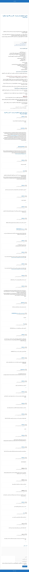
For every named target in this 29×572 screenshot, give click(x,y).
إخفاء (22, 42)
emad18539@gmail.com (14, 135)
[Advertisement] (14, 7)
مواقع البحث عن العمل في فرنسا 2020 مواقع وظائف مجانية (18, 108)
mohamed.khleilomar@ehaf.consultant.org (17, 257)
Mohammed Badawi (21, 146)
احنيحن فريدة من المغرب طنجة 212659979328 (18, 313)
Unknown (23, 116)
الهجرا (24, 170)
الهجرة (25, 105)
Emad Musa (23, 128)
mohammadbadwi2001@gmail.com (20, 153)
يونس (24, 512)
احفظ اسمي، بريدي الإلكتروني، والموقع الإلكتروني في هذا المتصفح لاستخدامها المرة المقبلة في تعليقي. (14, 564)
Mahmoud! (23, 302)
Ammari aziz (23, 369)
